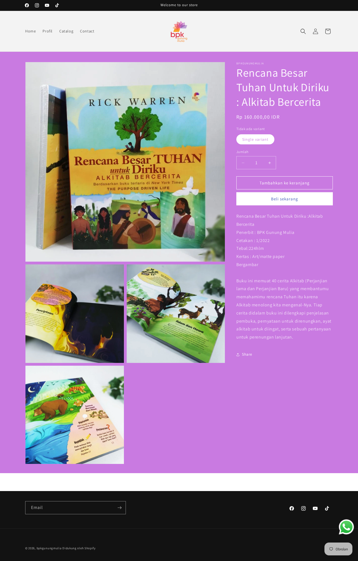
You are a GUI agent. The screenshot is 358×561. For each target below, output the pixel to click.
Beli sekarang (284, 198)
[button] (303, 31)
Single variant (255, 139)
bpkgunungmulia (49, 548)
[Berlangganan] (119, 507)
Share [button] (247, 354)
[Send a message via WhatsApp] (346, 527)
